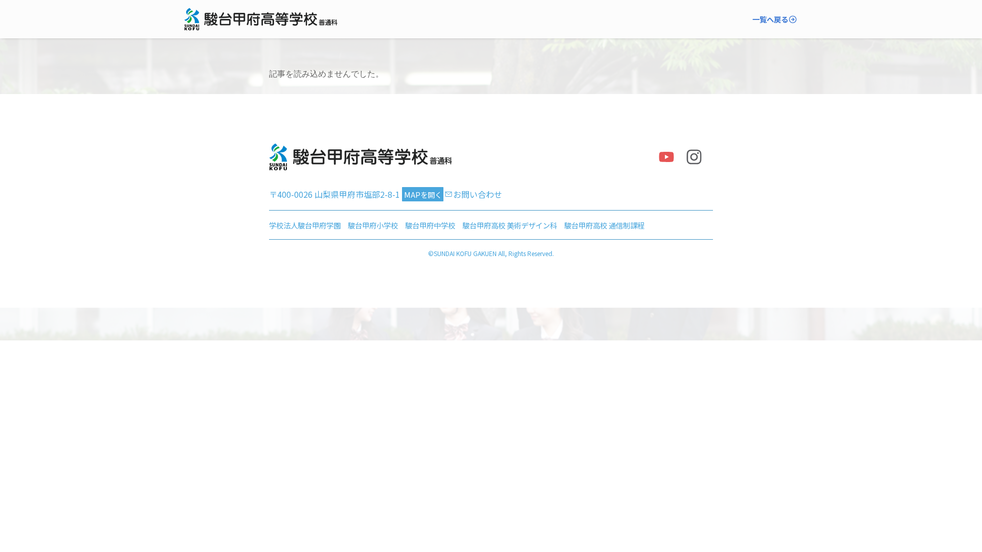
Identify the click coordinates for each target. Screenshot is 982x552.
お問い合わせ (477, 194)
